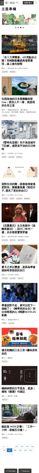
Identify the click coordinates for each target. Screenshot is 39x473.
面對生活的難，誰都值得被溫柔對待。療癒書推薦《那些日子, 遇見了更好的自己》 (18, 187)
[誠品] (12, 2)
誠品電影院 (21, 240)
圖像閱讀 (12, 72)
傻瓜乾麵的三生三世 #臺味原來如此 (19, 352)
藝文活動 (11, 323)
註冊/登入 (28, 3)
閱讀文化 (12, 115)
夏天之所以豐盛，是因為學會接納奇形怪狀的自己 (18, 269)
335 (32, 446)
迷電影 (4, 323)
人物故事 (4, 115)
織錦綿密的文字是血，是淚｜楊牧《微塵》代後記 (18, 390)
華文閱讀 (4, 198)
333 (22, 446)
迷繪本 (4, 157)
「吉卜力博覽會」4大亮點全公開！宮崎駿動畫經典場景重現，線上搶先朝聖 (19, 60)
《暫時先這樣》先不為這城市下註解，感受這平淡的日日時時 (18, 146)
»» (11, 454)
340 (25, 450)
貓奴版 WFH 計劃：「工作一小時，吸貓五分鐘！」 (18, 428)
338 (15, 450)
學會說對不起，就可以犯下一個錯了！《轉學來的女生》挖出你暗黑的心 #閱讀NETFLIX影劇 (19, 310)
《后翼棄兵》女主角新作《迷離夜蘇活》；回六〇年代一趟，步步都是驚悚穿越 (18, 229)
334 (27, 446)
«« (4, 446)
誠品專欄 (4, 72)
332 (16, 446)
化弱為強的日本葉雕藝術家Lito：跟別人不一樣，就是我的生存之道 (18, 102)
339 (20, 450)
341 (30, 450)
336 (4, 450)
